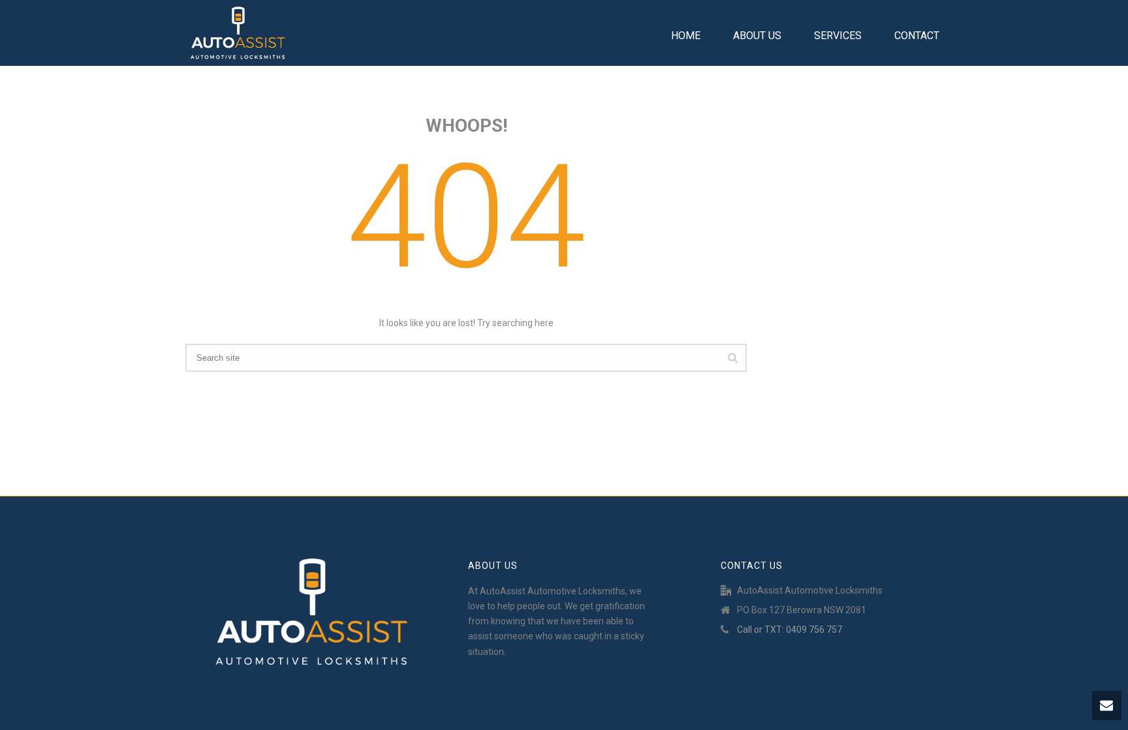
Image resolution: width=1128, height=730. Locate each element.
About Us (757, 35)
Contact (916, 35)
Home (685, 35)
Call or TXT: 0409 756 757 (789, 629)
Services (838, 35)
